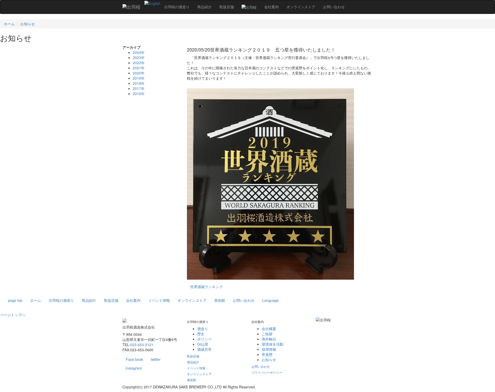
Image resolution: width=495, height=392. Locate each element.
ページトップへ (12, 314)
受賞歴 (267, 354)
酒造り (202, 328)
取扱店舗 (111, 300)
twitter (156, 359)
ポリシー (204, 338)
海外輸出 (269, 338)
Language (270, 300)
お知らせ (27, 23)
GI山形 (202, 344)
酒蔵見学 (204, 349)
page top (15, 300)
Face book (134, 359)
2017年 (139, 88)
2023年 (139, 57)
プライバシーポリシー (266, 372)
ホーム (9, 23)
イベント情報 (159, 300)
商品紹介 (89, 300)
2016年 (139, 93)
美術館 (219, 300)
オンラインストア (192, 300)
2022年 (139, 62)
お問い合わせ (243, 300)
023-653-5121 (141, 344)
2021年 (139, 67)
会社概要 (269, 328)
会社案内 (133, 300)
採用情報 (269, 349)
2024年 (139, 52)
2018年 (139, 83)
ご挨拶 (267, 333)
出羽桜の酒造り (61, 300)
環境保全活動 (272, 344)
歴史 (200, 333)
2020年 (139, 73)
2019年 (139, 78)
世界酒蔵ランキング (206, 286)
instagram (134, 368)
